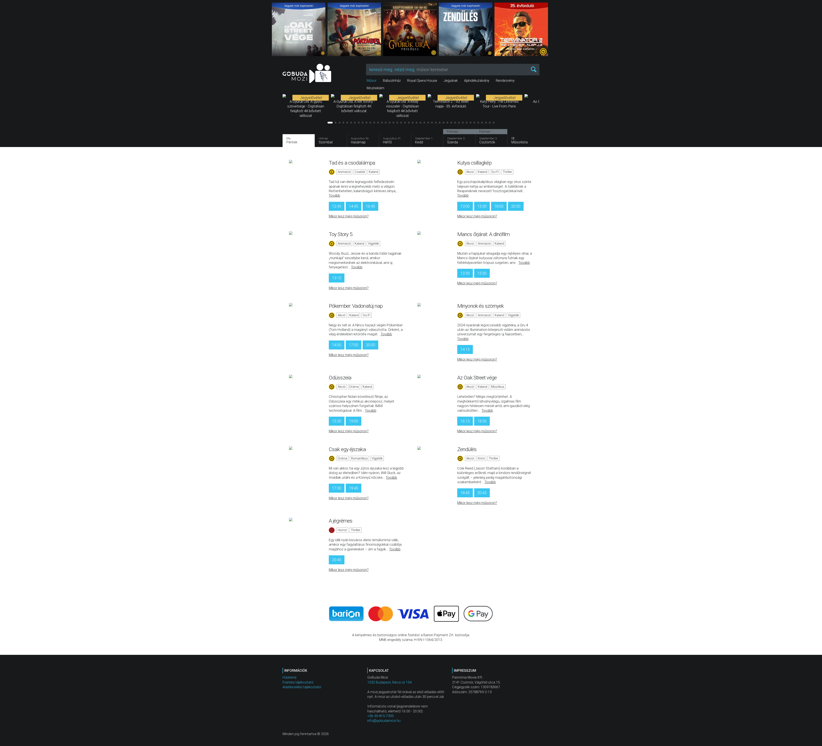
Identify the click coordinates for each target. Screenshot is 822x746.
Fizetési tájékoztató (298, 682)
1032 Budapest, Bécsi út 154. (389, 682)
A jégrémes (340, 521)
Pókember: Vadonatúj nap (356, 306)
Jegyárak (451, 81)
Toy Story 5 (340, 234)
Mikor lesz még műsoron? (349, 216)
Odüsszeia (340, 377)
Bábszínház (392, 81)
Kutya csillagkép (474, 163)
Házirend (289, 677)
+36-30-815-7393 (380, 716)
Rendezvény (505, 81)
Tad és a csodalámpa (352, 163)
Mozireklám (375, 88)
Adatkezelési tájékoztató (302, 687)
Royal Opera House (422, 81)
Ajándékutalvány (476, 81)
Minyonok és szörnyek (480, 306)
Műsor (372, 81)
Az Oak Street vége (477, 377)
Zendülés (467, 449)
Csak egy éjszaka (347, 449)
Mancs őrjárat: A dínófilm (483, 234)
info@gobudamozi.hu (384, 721)
